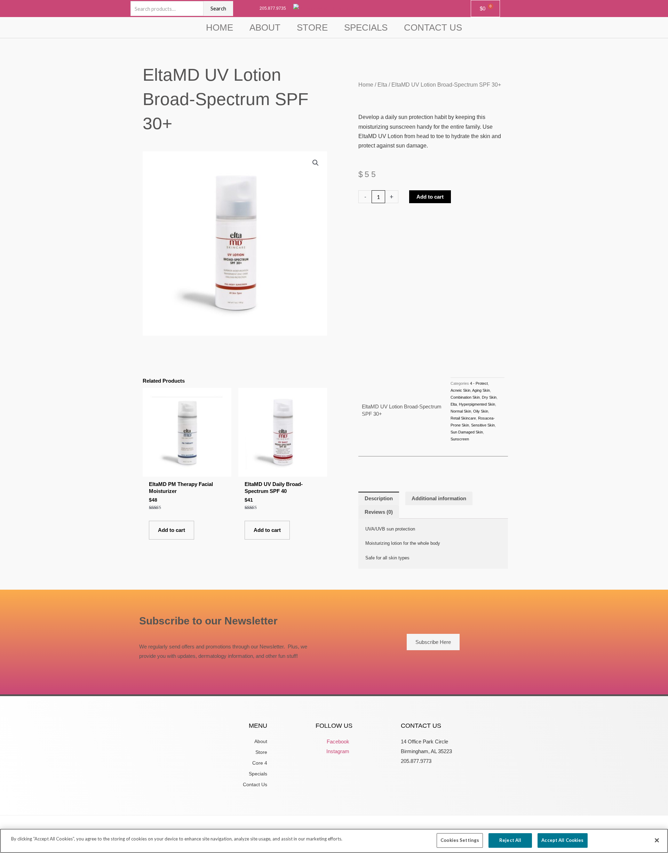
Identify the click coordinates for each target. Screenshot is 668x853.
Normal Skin (461, 411)
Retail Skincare (463, 418)
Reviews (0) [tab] (379, 512)
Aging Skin (481, 390)
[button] (315, 163)
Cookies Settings (459, 840)
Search (218, 8)
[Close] (657, 840)
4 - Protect (479, 383)
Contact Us (433, 27)
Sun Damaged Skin (467, 432)
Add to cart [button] (171, 530)
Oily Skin (480, 411)
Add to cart (430, 197)
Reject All (510, 840)
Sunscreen (460, 439)
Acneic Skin (460, 390)
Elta (382, 85)
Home (219, 27)
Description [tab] (379, 498)
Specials (366, 27)
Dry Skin (489, 397)
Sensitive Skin (483, 425)
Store (312, 27)
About (264, 27)
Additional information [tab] (439, 498)
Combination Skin (465, 397)
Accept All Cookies (562, 840)
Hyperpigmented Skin (477, 404)
